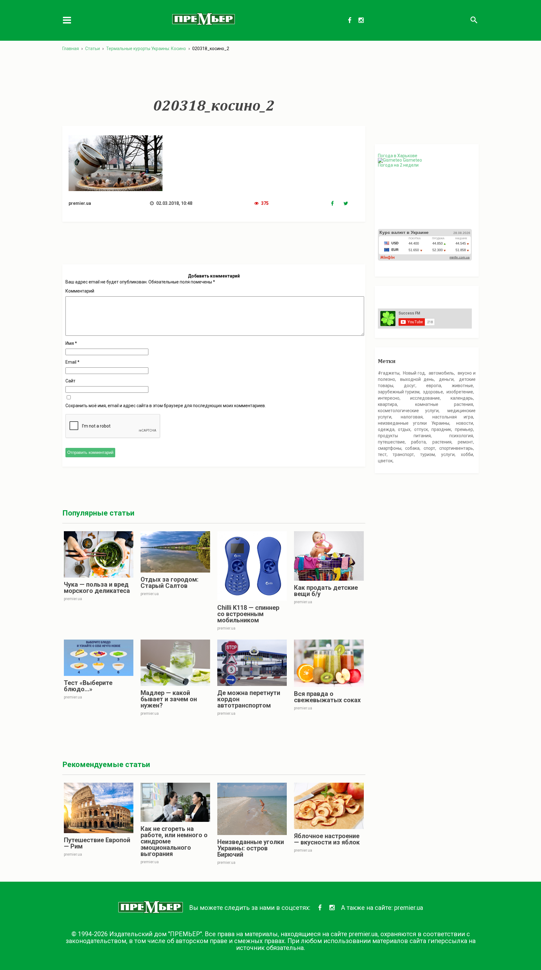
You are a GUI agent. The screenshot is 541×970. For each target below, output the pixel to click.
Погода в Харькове (397, 155)
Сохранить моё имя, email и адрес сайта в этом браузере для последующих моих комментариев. (165, 405)
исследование (425, 398)
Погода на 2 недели (398, 165)
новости (464, 423)
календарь (462, 398)
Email (72, 362)
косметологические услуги (408, 410)
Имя (71, 343)
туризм (427, 454)
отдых (404, 429)
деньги (446, 379)
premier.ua (408, 907)
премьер (464, 429)
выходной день (417, 379)
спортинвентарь (456, 448)
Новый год (414, 373)
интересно (388, 398)
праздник (441, 429)
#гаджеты (388, 373)
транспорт (403, 454)
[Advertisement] (213, 75)
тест (382, 454)
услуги (448, 454)
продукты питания (404, 435)
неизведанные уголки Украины (413, 423)
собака (412, 448)
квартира (387, 404)
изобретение (459, 391)
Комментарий (79, 291)
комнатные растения (444, 404)
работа (418, 441)
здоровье (433, 391)
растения (441, 441)
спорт (429, 448)
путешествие (391, 441)
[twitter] (349, 203)
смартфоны (389, 448)
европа (433, 385)
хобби (467, 454)
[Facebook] (337, 203)
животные (462, 385)
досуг (409, 385)
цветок (385, 460)
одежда (386, 429)
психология (461, 435)
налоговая (412, 416)
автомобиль (441, 373)
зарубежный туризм (399, 391)
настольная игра (452, 416)
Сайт (70, 381)
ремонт (465, 441)
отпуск (421, 429)
